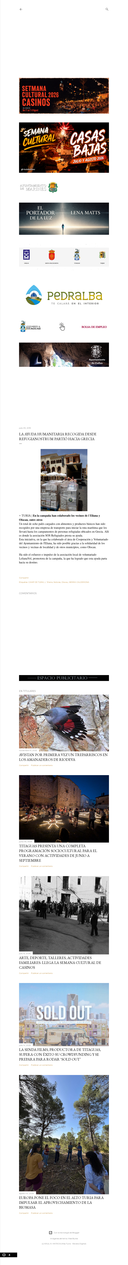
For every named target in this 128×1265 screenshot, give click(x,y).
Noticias (57, 582)
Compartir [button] (24, 578)
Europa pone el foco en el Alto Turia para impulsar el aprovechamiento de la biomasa (61, 1202)
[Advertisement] (64, 44)
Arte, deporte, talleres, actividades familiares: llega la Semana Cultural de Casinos (60, 962)
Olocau (65, 582)
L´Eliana (49, 582)
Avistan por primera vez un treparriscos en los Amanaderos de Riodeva (63, 757)
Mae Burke (73, 1238)
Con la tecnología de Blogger (66, 1232)
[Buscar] (107, 9)
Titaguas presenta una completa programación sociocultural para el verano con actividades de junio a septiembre (58, 853)
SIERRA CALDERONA (79, 582)
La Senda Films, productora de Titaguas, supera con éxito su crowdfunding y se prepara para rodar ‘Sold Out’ (60, 1054)
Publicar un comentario (42, 765)
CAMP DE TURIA (36, 582)
